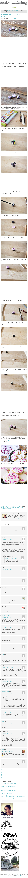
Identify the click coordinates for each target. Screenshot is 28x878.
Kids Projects (23, 505)
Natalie (3, 721)
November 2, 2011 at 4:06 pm (7, 751)
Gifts (19, 505)
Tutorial (18, 506)
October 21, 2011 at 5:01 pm (7, 712)
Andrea (3, 637)
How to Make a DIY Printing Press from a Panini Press (11, 792)
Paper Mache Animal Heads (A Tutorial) (8, 783)
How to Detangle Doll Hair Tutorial (7, 784)
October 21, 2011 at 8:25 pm (7, 733)
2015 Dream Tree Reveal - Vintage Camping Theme (11, 798)
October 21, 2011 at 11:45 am (7, 656)
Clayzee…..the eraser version (19, 106)
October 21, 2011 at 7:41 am (7, 608)
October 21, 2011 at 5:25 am (7, 581)
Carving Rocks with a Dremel (6, 793)
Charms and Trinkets (10, 505)
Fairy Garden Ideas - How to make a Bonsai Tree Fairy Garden (13, 796)
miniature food (4, 508)
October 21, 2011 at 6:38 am (7, 599)
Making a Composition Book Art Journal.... (9, 786)
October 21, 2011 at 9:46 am (7, 638)
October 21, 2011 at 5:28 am (7, 589)
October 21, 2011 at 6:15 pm (7, 723)
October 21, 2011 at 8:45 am (7, 617)
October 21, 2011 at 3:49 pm (7, 667)
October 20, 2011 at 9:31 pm (7, 539)
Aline (3, 654)
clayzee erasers (4, 507)
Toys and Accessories (12, 506)
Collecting (16, 505)
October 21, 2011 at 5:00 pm (7, 693)
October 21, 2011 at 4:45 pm (7, 681)
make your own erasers (19, 507)
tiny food (9, 508)
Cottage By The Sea (5, 691)
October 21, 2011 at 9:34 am (7, 627)
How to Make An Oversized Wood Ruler (8, 790)
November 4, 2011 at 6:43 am (7, 761)
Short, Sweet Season (5, 615)
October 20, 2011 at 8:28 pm (7, 528)
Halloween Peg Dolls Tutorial (6, 795)
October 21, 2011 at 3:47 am (7, 569)
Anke (3, 749)
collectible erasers (10, 507)
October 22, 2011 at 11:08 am (11, 558)
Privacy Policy (19, 875)
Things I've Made (4, 506)
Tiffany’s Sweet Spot (5, 440)
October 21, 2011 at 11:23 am (7, 646)
